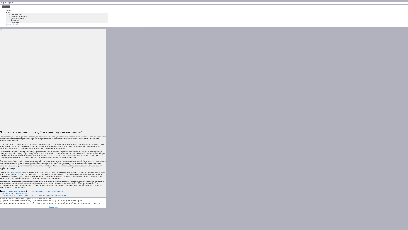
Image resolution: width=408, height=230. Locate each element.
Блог (8, 26)
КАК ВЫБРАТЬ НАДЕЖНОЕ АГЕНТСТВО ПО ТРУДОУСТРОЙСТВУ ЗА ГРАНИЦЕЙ (34, 195)
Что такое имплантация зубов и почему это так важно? (47, 191)
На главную (53, 207)
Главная (9, 10)
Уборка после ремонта (19, 16)
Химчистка (15, 20)
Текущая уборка (16, 14)
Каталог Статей (12, 24)
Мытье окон (15, 22)
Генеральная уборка (7, 3)
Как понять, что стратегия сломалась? (15, 193)
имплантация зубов (14, 172)
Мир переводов (19, 191)
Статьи (8, 12)
